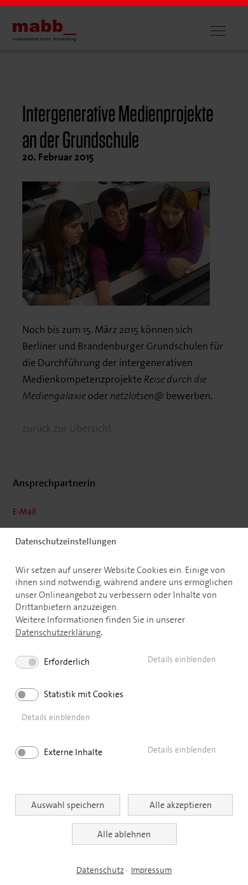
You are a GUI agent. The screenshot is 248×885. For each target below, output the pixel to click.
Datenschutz (100, 870)
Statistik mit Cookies (83, 694)
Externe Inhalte (73, 752)
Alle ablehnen (124, 834)
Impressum (151, 870)
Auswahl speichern (67, 805)
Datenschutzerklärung (57, 632)
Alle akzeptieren (180, 805)
